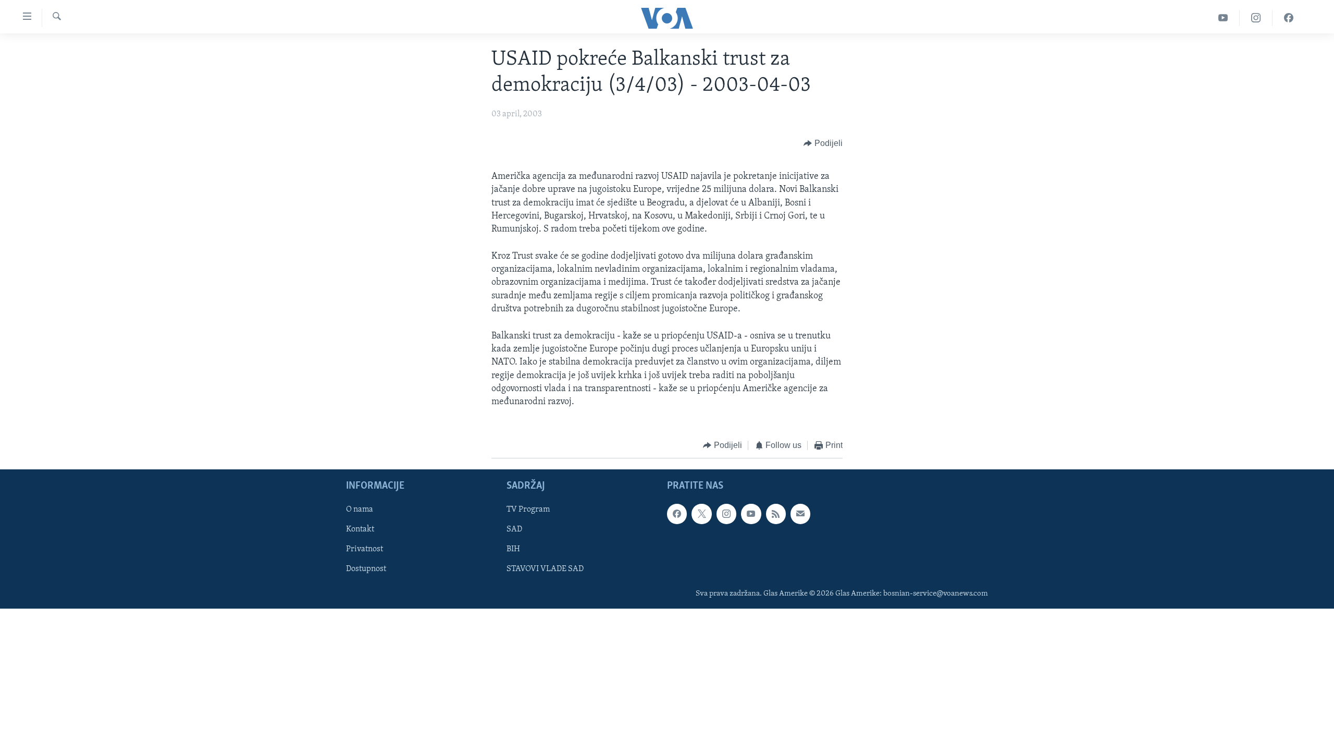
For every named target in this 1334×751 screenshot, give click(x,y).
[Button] (823, 143)
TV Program (528, 509)
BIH (513, 549)
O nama (359, 509)
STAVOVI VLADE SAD (545, 569)
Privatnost (364, 549)
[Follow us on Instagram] (726, 514)
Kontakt (360, 529)
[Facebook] (1289, 18)
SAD (514, 529)
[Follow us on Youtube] (751, 514)
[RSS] (776, 514)
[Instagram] (1256, 18)
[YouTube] (1223, 18)
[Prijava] (800, 514)
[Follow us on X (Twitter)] (701, 514)
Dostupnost (366, 569)
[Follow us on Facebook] (677, 514)
